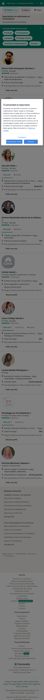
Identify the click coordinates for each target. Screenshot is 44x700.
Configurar (22, 137)
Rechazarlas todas (14, 142)
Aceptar (31, 142)
